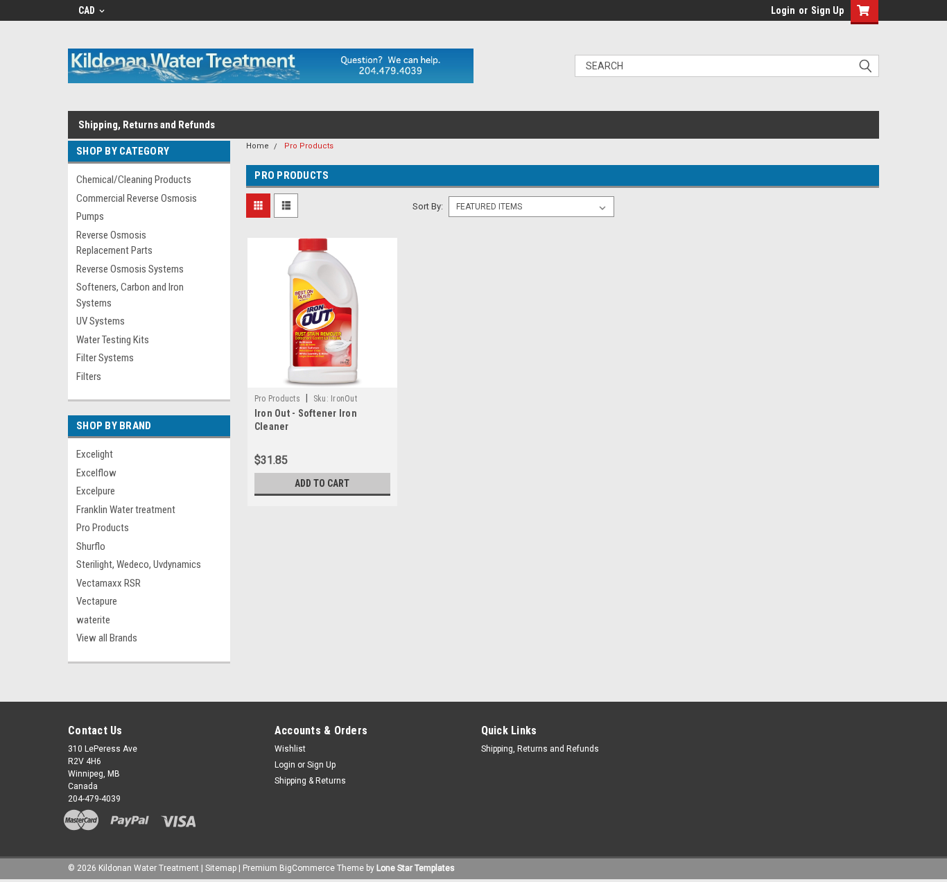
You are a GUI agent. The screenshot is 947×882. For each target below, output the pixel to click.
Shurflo (90, 546)
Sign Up (827, 10)
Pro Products (102, 527)
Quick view (322, 377)
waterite (93, 620)
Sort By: (427, 206)
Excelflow (96, 473)
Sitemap (220, 868)
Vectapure (96, 601)
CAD (87, 10)
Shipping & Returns (310, 781)
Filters (88, 376)
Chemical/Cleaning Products (133, 179)
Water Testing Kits (112, 340)
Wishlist (290, 749)
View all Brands (106, 638)
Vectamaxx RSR (108, 583)
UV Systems (100, 321)
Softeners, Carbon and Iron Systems (130, 295)
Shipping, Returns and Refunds (146, 125)
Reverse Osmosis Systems (130, 269)
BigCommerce (307, 868)
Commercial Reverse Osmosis (136, 198)
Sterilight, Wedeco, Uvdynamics (138, 564)
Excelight (94, 454)
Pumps (90, 216)
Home (257, 145)
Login (783, 10)
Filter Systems (105, 358)
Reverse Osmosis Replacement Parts (114, 243)
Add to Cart (322, 483)
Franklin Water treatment (125, 509)
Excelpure (95, 491)
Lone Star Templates (415, 868)
